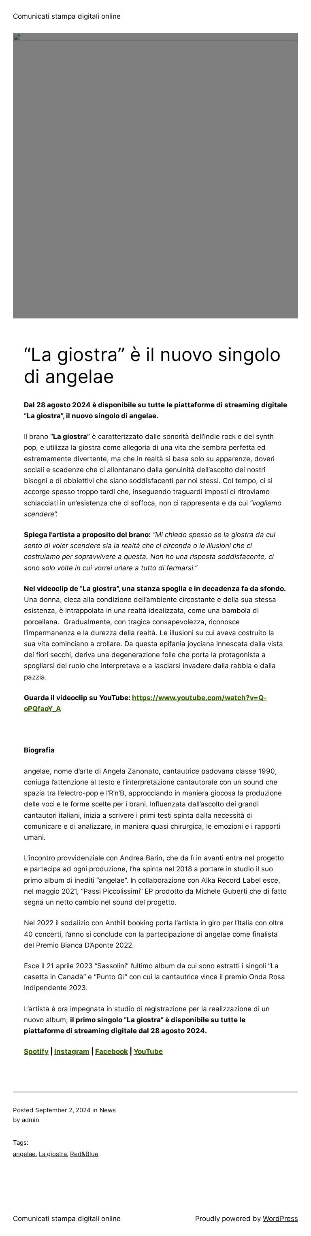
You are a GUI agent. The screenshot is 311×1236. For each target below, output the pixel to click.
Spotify (36, 1051)
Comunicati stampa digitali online (67, 16)
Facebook (111, 1051)
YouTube (148, 1051)
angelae (24, 1154)
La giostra (53, 1154)
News (108, 1110)
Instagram (71, 1051)
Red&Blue (84, 1154)
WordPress (280, 1219)
